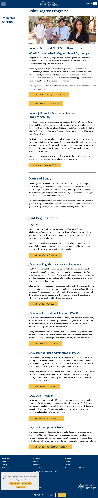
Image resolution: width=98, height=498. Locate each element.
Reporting (36, 465)
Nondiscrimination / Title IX (74, 468)
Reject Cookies (27, 483)
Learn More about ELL (43, 304)
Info (39, 495)
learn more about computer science (50, 447)
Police (35, 461)
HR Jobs (4, 461)
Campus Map (37, 468)
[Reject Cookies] (37, 474)
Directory (36, 458)
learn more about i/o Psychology (49, 94)
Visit (51, 495)
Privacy (4, 465)
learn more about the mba (46, 103)
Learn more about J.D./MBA (45, 255)
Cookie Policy (20, 487)
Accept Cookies (14, 483)
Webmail (68, 465)
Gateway (68, 458)
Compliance (6, 458)
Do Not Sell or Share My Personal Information (45, 472)
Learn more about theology (46, 418)
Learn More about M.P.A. (44, 386)
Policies (67, 461)
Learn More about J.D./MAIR (45, 343)
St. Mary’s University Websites (12, 468)
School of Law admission (45, 165)
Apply (62, 495)
